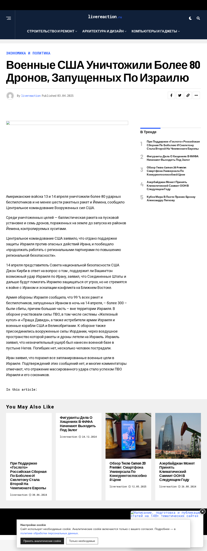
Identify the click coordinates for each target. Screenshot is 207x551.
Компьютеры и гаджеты (154, 31)
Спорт (102, 48)
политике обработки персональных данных (49, 533)
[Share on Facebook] (171, 95)
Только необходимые (82, 540)
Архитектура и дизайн (103, 31)
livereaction (31, 96)
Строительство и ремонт (50, 31)
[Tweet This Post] (179, 95)
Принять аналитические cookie (42, 540)
